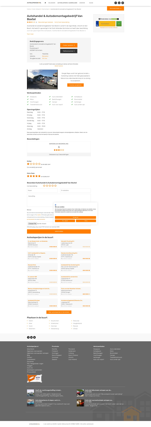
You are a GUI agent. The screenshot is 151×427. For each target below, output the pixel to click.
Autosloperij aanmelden (34, 370)
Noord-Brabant (57, 355)
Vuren (31, 326)
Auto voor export (57, 104)
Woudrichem (55, 321)
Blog (91, 2)
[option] (42, 79)
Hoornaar (54, 326)
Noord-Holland (73, 355)
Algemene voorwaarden (34, 351)
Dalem (31, 321)
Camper (54, 102)
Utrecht (71, 357)
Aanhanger (77, 102)
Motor (32, 99)
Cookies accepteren (75, 85)
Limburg (71, 353)
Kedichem (32, 328)
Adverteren (30, 349)
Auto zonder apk (79, 104)
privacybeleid (30, 219)
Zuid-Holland (73, 359)
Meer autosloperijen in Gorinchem (59, 312)
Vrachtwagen (34, 102)
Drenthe (54, 349)
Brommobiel (78, 99)
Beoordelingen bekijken (45, 22)
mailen (39, 215)
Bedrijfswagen (56, 99)
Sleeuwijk (76, 321)
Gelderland (72, 351)
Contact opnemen (68, 45)
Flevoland (72, 349)
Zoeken (82, 2)
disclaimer (42, 219)
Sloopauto (33, 97)
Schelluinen (54, 323)
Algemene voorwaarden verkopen (37, 353)
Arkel (30, 323)
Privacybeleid (31, 372)
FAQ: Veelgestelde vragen (35, 363)
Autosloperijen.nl (32, 346)
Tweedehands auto (36, 104)
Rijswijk (75, 326)
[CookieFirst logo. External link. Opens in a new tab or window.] (55, 205)
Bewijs (29, 210)
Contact (29, 357)
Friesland (55, 351)
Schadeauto (78, 97)
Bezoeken (45, 56)
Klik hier (44, 58)
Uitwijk (75, 328)
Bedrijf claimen (59, 66)
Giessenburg (55, 328)
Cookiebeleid (31, 359)
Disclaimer (30, 361)
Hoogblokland (77, 323)
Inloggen (51, 2)
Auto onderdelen (57, 97)
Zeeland (54, 359)
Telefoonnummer (68, 51)
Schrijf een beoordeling (62, 22)
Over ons (30, 368)
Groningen (55, 353)
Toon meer (30, 34)
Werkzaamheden (115, 8)
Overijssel (55, 357)
